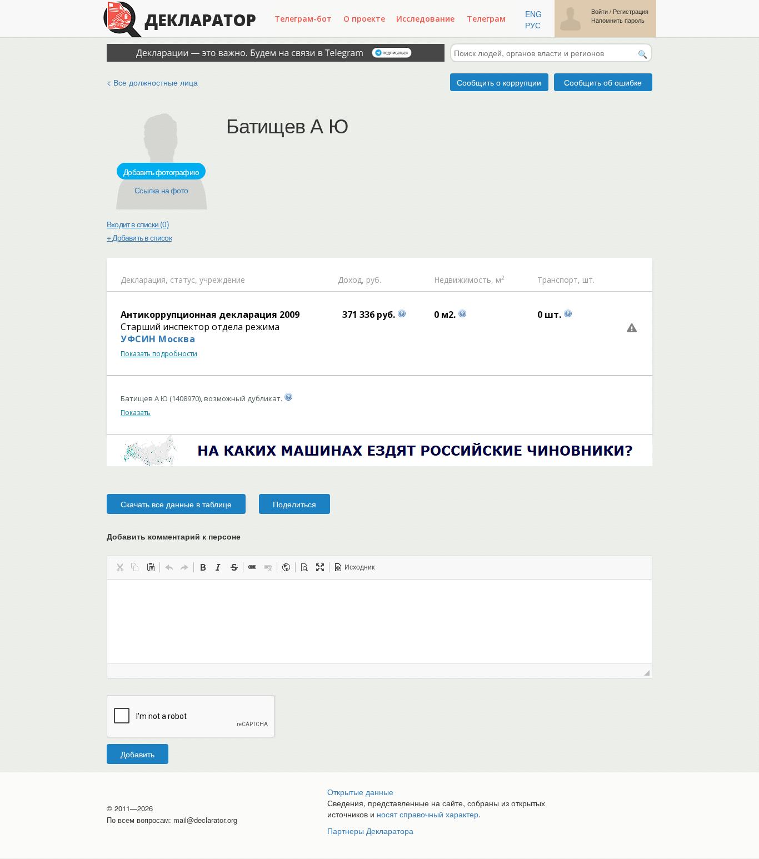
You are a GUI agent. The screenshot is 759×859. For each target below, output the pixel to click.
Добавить (137, 754)
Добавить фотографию (161, 171)
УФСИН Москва (158, 339)
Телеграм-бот (303, 18)
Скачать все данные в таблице (176, 504)
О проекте (364, 18)
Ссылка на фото (161, 190)
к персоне (221, 536)
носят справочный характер (427, 814)
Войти (599, 11)
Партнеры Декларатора (370, 830)
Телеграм (486, 18)
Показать (136, 412)
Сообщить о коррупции (499, 82)
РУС (533, 25)
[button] (119, 567)
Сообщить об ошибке (603, 82)
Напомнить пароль (618, 20)
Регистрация (630, 11)
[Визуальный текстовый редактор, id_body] (379, 621)
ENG (533, 13)
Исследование (425, 18)
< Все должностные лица (152, 82)
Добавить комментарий (174, 536)
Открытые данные (360, 791)
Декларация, (144, 279)
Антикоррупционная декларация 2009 (210, 314)
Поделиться (294, 504)
